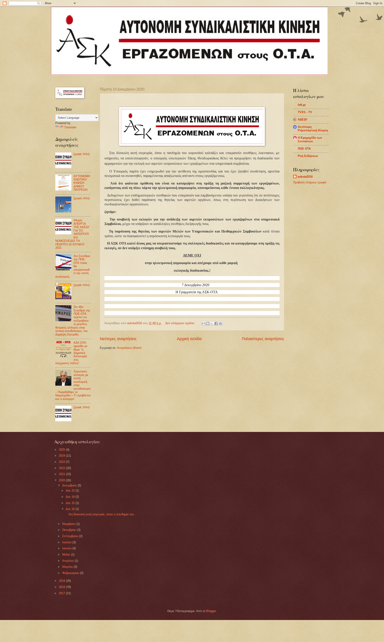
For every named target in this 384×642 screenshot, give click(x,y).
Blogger (211, 611)
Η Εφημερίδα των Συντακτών (310, 139)
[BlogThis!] (208, 323)
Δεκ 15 (71, 503)
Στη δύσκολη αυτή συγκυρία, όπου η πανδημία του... (100, 514)
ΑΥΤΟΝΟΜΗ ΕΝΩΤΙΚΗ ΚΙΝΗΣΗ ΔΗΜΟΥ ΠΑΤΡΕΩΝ (82, 183)
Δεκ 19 (71, 496)
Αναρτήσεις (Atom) (129, 347)
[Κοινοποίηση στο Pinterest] (220, 323)
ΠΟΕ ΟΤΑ (304, 148)
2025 (62, 449)
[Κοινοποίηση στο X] (212, 323)
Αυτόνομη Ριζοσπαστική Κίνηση (313, 128)
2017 (62, 593)
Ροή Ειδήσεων (308, 156)
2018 (62, 587)
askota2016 (305, 176)
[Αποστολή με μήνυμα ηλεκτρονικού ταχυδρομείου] (203, 323)
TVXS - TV (305, 112)
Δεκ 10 (71, 509)
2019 (62, 580)
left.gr (302, 104)
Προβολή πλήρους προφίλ (309, 182)
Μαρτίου (68, 566)
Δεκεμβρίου (70, 485)
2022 (62, 468)
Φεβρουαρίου (71, 573)
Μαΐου (66, 554)
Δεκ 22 (71, 490)
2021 (62, 474)
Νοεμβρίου (69, 524)
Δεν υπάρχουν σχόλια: (180, 323)
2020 (62, 480)
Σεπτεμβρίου (70, 536)
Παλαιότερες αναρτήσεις (263, 339)
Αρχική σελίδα (189, 339)
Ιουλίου (67, 542)
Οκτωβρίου (69, 530)
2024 (62, 455)
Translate (70, 127)
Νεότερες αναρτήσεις (118, 339)
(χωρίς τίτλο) (82, 154)
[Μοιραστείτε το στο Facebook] (216, 323)
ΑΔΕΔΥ (303, 119)
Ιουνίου (67, 548)
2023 (62, 461)
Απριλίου (68, 560)
